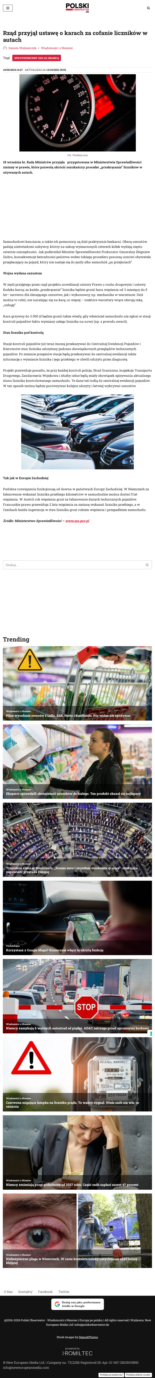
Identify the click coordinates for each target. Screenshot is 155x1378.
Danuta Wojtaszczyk (22, 48)
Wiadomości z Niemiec (57, 48)
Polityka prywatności (111, 1374)
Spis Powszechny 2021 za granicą (36, 58)
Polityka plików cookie (138, 1374)
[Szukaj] (148, 7)
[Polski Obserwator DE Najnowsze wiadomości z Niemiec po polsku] (77, 8)
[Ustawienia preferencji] (151, 1033)
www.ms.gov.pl (77, 521)
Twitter (64, 1291)
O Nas (8, 1291)
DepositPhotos (88, 1337)
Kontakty (25, 1291)
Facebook (45, 1291)
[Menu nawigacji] (8, 8)
